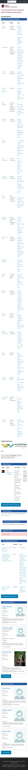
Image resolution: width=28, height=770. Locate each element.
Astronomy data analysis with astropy (6, 588)
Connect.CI (16, 766)
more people (6, 676)
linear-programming (20, 246)
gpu (24, 480)
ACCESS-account (19, 30)
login (25, 567)
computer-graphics (20, 66)
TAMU (20, 557)
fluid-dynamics (19, 169)
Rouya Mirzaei (6, 652)
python (21, 582)
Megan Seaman (7, 710)
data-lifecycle (20, 327)
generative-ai (20, 150)
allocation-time (20, 134)
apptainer (19, 402)
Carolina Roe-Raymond (4, 90)
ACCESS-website (19, 304)
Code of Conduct (7, 766)
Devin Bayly (5, 47)
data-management (20, 366)
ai (17, 36)
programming (22, 580)
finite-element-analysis (19, 165)
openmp (19, 255)
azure (18, 80)
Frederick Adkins (7, 628)
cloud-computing (5, 455)
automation (20, 261)
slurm (24, 573)
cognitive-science (12, 671)
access (4, 644)
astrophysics (22, 591)
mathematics (20, 251)
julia (21, 171)
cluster (19, 269)
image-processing (20, 152)
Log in (24, 1)
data (18, 96)
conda (18, 94)
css (23, 94)
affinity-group (20, 52)
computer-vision (20, 143)
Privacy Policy (21, 765)
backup (19, 81)
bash (22, 106)
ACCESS (19, 27)
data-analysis (20, 98)
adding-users (20, 50)
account (19, 32)
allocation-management (20, 131)
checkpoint (20, 201)
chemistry (5, 671)
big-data (19, 91)
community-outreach (20, 62)
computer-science (20, 241)
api (18, 106)
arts (15, 723)
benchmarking (20, 83)
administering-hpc (20, 182)
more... (19, 44)
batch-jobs (20, 60)
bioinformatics (20, 112)
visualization (13, 455)
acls (18, 222)
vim (20, 577)
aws (18, 644)
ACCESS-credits (19, 301)
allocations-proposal (20, 58)
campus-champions (20, 237)
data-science (20, 206)
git (17, 171)
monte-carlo (20, 253)
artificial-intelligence (20, 41)
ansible (19, 227)
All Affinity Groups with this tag (11, 504)
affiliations (19, 34)
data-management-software (20, 371)
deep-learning (20, 147)
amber (18, 281)
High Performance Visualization (9, 472)
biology (19, 93)
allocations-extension (20, 54)
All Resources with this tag (9, 596)
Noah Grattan (6, 731)
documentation (23, 555)
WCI (2, 451)
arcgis (18, 90)
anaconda (19, 88)
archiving (22, 75)
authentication (22, 569)
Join (20, 1)
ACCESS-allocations (20, 179)
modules (24, 575)
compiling (19, 161)
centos (19, 191)
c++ (18, 160)
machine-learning (19, 249)
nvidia (20, 573)
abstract (19, 26)
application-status (20, 38)
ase (18, 286)
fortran (19, 148)
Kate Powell (6, 688)
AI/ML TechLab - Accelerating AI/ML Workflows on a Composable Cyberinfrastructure (6, 557)
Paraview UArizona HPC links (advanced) (6, 549)
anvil (18, 284)
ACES (20, 554)
